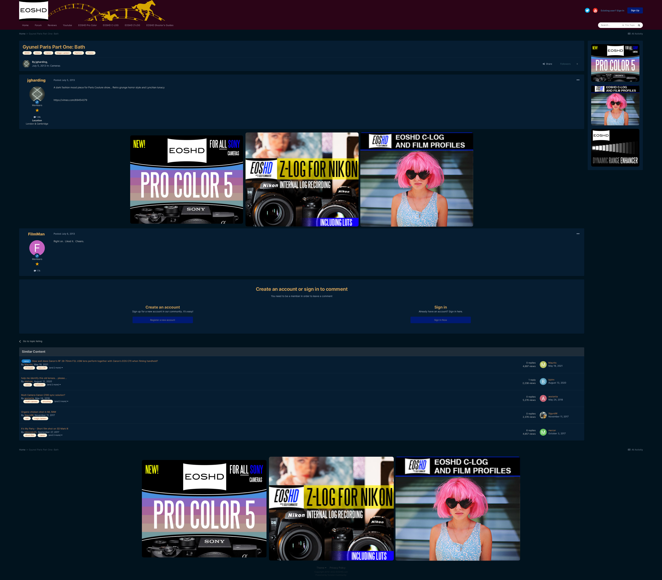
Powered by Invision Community (331, 575)
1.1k (38, 270)
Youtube (67, 25)
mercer (552, 430)
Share (548, 63)
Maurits (28, 364)
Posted (64, 80)
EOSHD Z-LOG (132, 25)
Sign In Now (440, 320)
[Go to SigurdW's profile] (543, 415)
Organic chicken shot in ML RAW (38, 411)
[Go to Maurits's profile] (543, 364)
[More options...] (578, 80)
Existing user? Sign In (612, 10)
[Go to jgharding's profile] (26, 64)
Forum (38, 25)
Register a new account (162, 320)
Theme (321, 567)
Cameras (55, 65)
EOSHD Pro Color (87, 25)
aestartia (29, 398)
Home (25, 25)
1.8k (38, 117)
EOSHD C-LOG (111, 25)
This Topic (630, 25)
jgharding (41, 61)
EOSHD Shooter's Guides (159, 25)
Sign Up (635, 10)
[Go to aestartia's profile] (543, 398)
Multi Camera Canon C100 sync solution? (43, 395)
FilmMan (36, 234)
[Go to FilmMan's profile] (37, 248)
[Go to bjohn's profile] (543, 381)
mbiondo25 (30, 432)
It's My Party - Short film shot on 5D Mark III (44, 428)
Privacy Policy (337, 567)
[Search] (639, 25)
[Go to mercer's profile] (543, 432)
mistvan (28, 381)
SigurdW (28, 415)
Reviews (52, 25)
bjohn (551, 379)
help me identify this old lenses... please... (44, 378)
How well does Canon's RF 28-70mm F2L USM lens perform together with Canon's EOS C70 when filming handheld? (95, 361)
